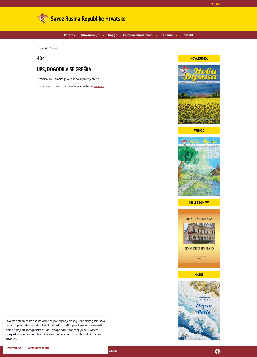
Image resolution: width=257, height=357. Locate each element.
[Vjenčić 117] (199, 166)
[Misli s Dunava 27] (199, 238)
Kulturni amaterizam (138, 35)
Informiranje (90, 35)
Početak (69, 35)
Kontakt (187, 35)
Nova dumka (199, 58)
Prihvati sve (14, 347)
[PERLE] (199, 310)
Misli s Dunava (199, 202)
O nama (167, 35)
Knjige (112, 35)
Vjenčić (199, 130)
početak (98, 86)
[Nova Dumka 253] (199, 94)
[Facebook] (217, 351)
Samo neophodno (38, 347)
